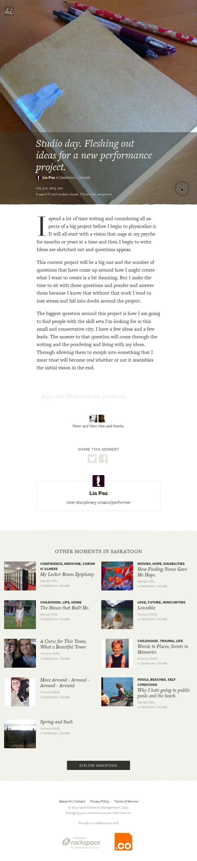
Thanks (142, 396)
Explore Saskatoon (98, 765)
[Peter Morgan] (94, 418)
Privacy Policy (99, 801)
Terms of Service (126, 801)
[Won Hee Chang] (102, 418)
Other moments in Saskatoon (98, 551)
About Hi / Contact (72, 801)
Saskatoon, (75, 177)
